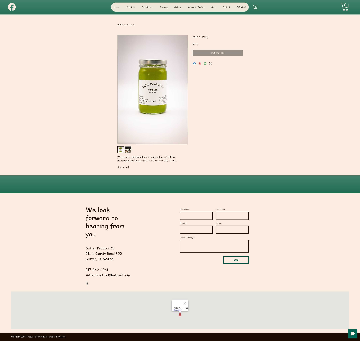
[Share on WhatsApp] (205, 63)
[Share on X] (210, 63)
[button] (255, 7)
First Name (185, 209)
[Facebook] (87, 284)
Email (182, 223)
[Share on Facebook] (194, 63)
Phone (218, 223)
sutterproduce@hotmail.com (108, 275)
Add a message (187, 237)
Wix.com (62, 337)
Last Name (220, 209)
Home (120, 24)
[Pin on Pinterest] (200, 63)
